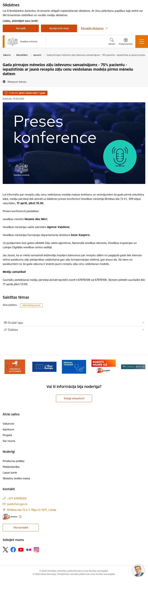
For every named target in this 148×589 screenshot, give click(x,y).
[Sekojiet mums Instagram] (36, 549)
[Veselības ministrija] (22, 41)
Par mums (9, 441)
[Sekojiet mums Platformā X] (5, 549)
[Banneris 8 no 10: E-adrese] (74, 366)
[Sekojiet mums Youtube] (21, 549)
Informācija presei (31, 305)
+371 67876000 (17, 498)
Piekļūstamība (11, 466)
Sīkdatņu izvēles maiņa (16, 478)
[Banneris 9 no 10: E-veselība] (104, 366)
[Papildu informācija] (20, 516)
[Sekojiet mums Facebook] (13, 549)
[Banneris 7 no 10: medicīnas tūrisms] (44, 366)
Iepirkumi (8, 429)
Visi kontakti (21, 527)
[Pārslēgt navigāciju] (141, 41)
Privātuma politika (13, 461)
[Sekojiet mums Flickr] (28, 549)
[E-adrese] (10, 517)
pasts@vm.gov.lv (17, 504)
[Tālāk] (140, 367)
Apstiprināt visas (59, 28)
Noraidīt (21, 28)
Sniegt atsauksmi (74, 398)
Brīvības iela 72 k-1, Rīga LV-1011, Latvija (31, 509)
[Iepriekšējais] (7, 367)
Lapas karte (10, 472)
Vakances (8, 423)
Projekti (7, 435)
